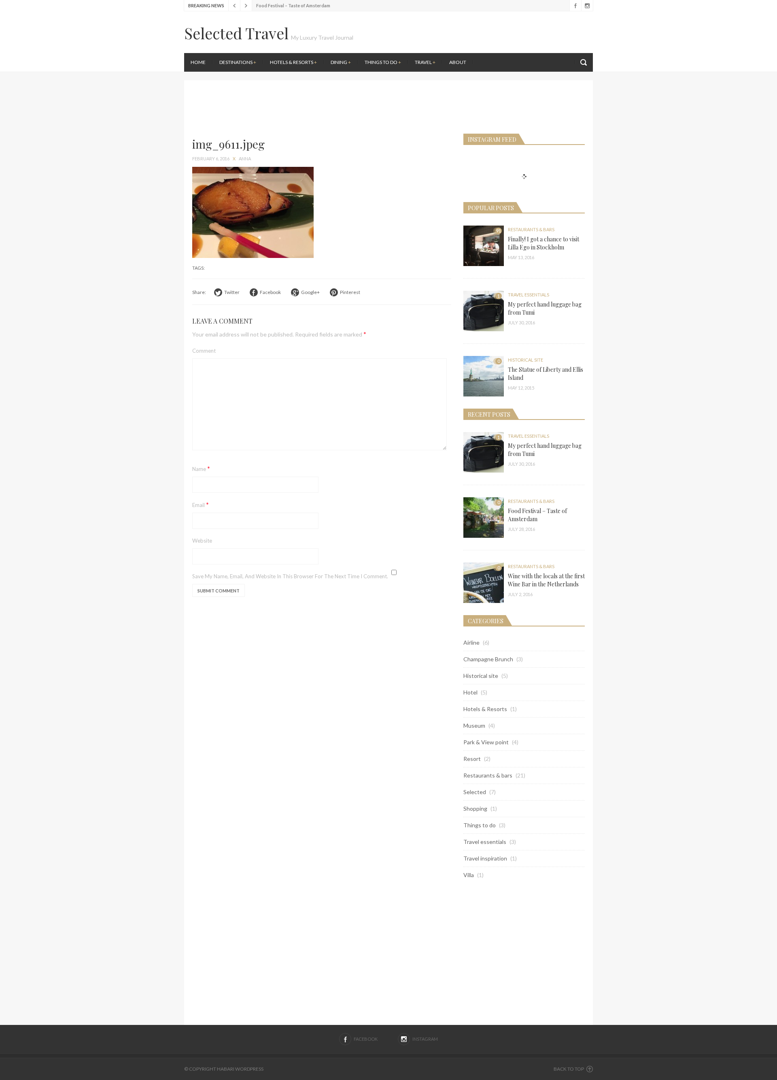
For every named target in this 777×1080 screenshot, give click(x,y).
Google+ (310, 292)
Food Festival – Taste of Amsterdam (293, 5)
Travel (425, 62)
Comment (204, 350)
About (457, 62)
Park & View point (486, 742)
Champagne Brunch (488, 659)
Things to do (383, 62)
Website (202, 540)
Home (198, 62)
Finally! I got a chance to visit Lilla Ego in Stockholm (543, 243)
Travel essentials (528, 294)
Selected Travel (236, 33)
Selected (474, 791)
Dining (341, 62)
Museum (474, 725)
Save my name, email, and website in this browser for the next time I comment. (290, 576)
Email (200, 504)
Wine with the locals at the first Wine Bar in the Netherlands (546, 580)
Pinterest (350, 292)
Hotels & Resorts (293, 62)
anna (245, 158)
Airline (471, 642)
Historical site (525, 359)
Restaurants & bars (531, 229)
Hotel (470, 692)
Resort (472, 758)
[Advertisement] (492, 77)
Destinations (237, 62)
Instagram (587, 5)
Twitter (232, 292)
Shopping (475, 808)
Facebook (575, 5)
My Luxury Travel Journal (322, 37)
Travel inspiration (485, 858)
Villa (468, 874)
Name (201, 468)
